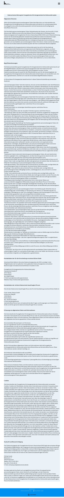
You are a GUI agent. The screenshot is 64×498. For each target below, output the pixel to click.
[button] (46, 3)
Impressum (32, 489)
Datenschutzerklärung (26, 490)
